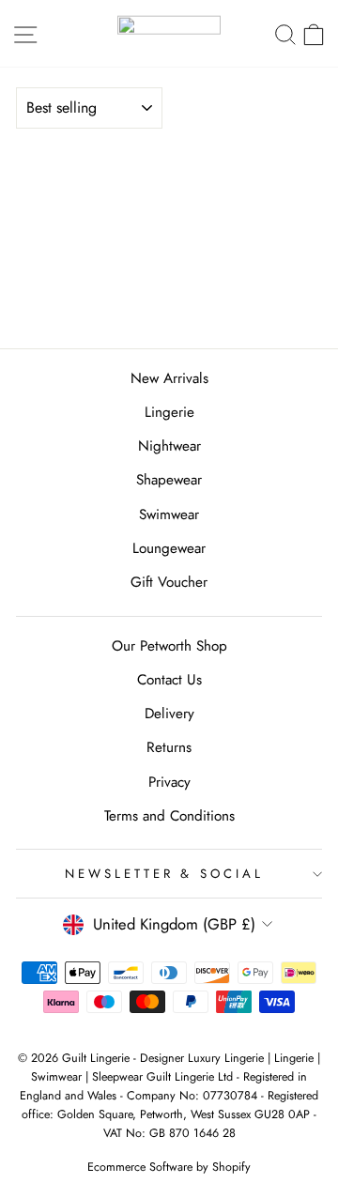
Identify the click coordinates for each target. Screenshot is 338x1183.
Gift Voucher (169, 582)
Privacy (169, 782)
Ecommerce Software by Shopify (169, 1167)
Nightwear (169, 446)
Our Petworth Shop (169, 646)
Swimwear (169, 514)
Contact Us (169, 679)
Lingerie (169, 412)
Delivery (169, 713)
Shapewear (169, 479)
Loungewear (169, 548)
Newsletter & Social (165, 874)
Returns (169, 747)
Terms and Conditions (169, 816)
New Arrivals (169, 378)
